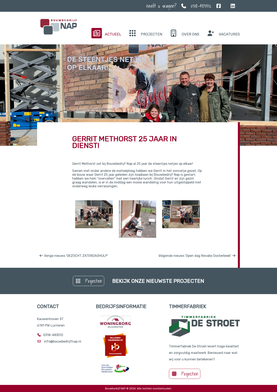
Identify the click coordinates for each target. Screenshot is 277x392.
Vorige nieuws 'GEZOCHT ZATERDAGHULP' (75, 256)
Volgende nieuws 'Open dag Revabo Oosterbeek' (195, 256)
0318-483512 (201, 6)
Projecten (93, 281)
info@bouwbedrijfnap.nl (62, 341)
